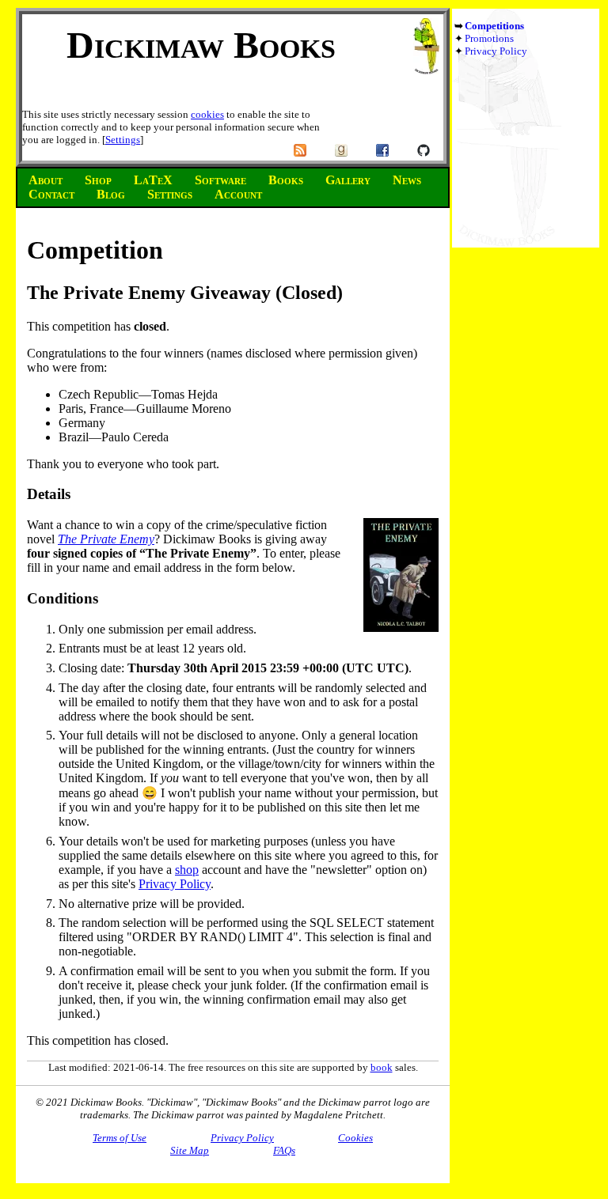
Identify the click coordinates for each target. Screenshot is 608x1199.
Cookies (355, 1138)
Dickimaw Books (201, 45)
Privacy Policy (496, 51)
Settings (122, 140)
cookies (207, 114)
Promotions (489, 38)
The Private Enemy (106, 539)
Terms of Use (119, 1138)
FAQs (284, 1150)
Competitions (494, 26)
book (381, 1067)
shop (187, 869)
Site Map (189, 1150)
